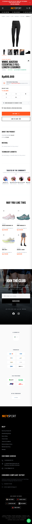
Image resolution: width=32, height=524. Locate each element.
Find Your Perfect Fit (6, 430)
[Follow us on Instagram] (19, 313)
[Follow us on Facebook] (13, 313)
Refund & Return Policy (7, 444)
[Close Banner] (30, 3)
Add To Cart (15, 119)
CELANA (22, 16)
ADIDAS (17, 16)
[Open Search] (27, 8)
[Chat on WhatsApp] (29, 521)
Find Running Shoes (6, 433)
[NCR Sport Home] (16, 8)
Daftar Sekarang (15, 4)
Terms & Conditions (6, 441)
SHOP (7, 16)
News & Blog (5, 436)
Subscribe (16, 301)
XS (6, 94)
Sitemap (4, 449)
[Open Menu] (3, 8)
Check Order (5, 438)
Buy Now (15, 113)
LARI (12, 16)
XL (16, 97)
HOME (3, 16)
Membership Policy (6, 446)
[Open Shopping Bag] (29, 8)
